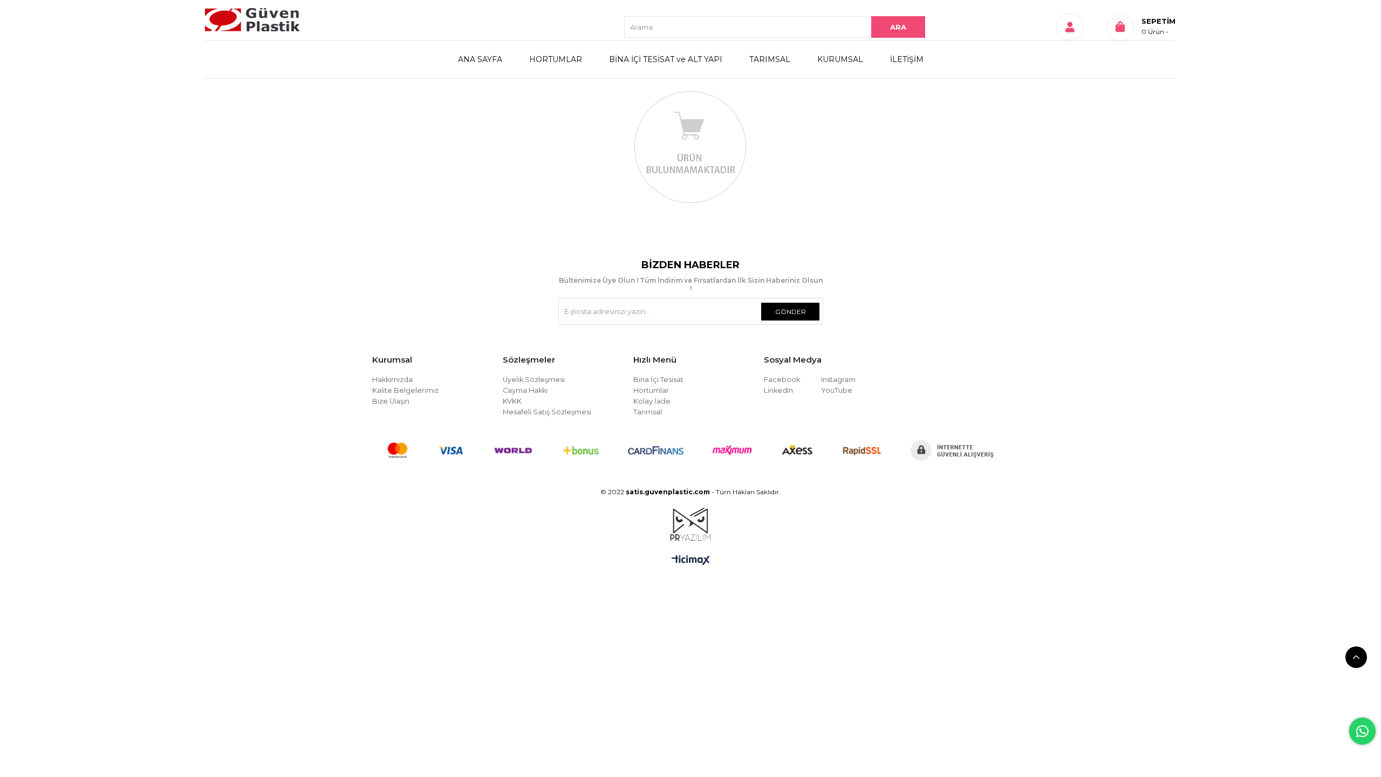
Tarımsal (647, 412)
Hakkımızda (392, 380)
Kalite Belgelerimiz (405, 390)
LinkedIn (778, 390)
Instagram (838, 380)
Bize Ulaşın (390, 401)
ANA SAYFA (480, 59)
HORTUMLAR (555, 59)
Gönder (790, 312)
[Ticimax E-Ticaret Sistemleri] (691, 561)
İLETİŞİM (907, 59)
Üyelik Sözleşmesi (534, 380)
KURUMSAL (840, 59)
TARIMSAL (769, 59)
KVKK (512, 401)
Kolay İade (652, 401)
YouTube (836, 390)
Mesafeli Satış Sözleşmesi (547, 412)
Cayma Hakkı (525, 390)
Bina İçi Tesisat (658, 380)
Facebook (782, 380)
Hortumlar (651, 390)
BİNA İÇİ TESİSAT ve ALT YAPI (665, 59)
